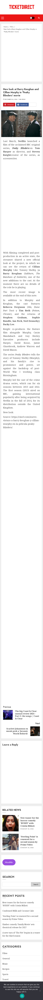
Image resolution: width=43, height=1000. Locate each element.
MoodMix (9, 862)
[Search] (39, 18)
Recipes (5, 969)
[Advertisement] (21, 57)
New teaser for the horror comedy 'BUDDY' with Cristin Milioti (29, 822)
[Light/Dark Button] (32, 18)
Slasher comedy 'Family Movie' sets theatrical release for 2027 (18, 926)
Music (5, 963)
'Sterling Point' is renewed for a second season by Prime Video (29, 840)
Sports (5, 974)
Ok (22, 996)
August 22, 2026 (28, 829)
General (6, 958)
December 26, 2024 (11, 99)
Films (4, 953)
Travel (5, 979)
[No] (40, 991)
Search (8, 877)
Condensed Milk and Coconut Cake (18, 910)
